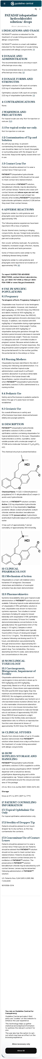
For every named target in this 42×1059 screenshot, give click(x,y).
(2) (23, 72)
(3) (34, 95)
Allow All (21, 1051)
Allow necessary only (21, 1044)
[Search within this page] (36, 9)
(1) (34, 50)
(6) (19, 265)
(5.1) (10, 121)
